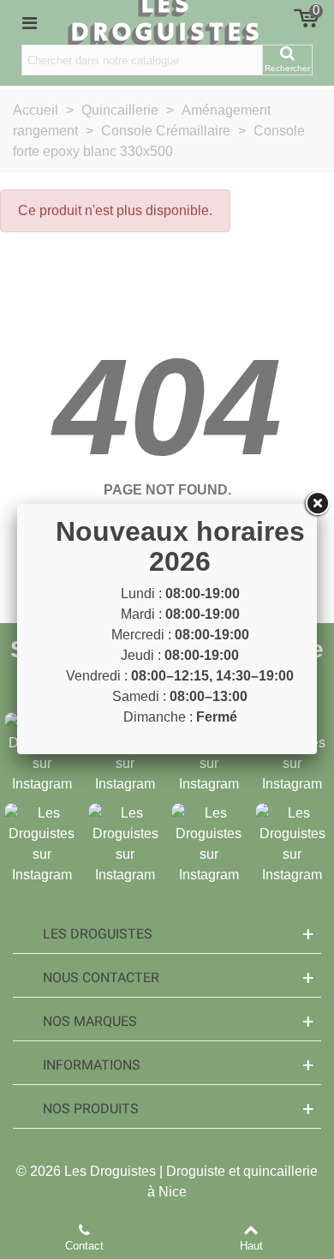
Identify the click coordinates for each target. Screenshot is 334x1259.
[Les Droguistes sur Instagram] (42, 843)
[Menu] (29, 22)
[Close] (316, 504)
